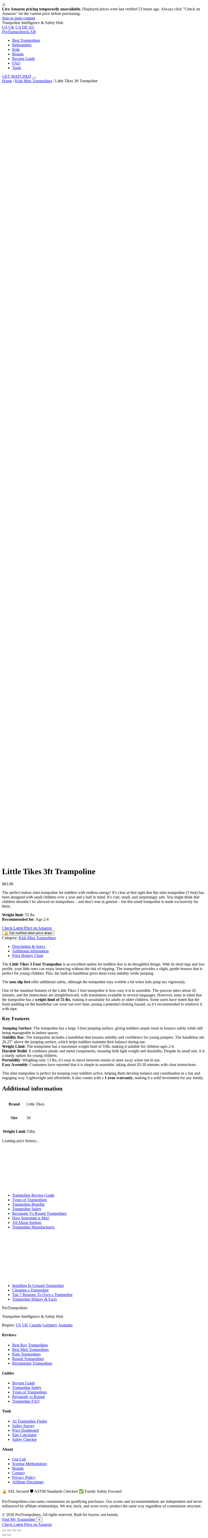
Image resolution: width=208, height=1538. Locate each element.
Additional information (30, 951)
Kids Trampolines (26, 1354)
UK (11, 27)
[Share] (9, 1530)
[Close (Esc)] (4, 1530)
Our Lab (19, 1459)
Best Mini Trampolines (30, 1349)
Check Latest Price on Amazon (27, 928)
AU (31, 27)
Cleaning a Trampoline (30, 1290)
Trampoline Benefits (28, 1204)
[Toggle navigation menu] (34, 77)
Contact (18, 1473)
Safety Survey (23, 1426)
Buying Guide (23, 58)
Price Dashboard (25, 1430)
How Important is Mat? (30, 1218)
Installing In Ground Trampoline (38, 1285)
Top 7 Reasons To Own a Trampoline (42, 1295)
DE (25, 27)
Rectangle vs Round (28, 1397)
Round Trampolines (28, 1359)
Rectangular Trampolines (32, 1363)
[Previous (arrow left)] (4, 1535)
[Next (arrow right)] (9, 1535)
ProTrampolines (19, 32)
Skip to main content (18, 18)
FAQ (16, 63)
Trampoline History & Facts (34, 1299)
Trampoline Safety (27, 1209)
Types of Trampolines (29, 1200)
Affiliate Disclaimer (28, 1482)
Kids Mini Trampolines (33, 81)
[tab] (109, 946)
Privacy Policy (24, 1477)
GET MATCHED (16, 76)
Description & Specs (28, 946)
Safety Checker (24, 1439)
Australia (65, 1325)
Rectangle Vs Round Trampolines (39, 1213)
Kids (16, 49)
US (4, 27)
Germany (49, 1325)
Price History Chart (27, 955)
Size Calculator (24, 1435)
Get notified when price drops (28, 933)
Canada (35, 1325)
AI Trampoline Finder (29, 1421)
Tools (16, 68)
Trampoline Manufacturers (33, 1227)
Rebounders (21, 45)
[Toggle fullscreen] (14, 1530)
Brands (18, 54)
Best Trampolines (26, 40)
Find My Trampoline (18, 1519)
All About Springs (26, 1222)
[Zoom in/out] (19, 1530)
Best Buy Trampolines (30, 1345)
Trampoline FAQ (26, 1401)
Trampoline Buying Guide (33, 1195)
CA (18, 27)
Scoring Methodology (29, 1464)
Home (7, 81)
